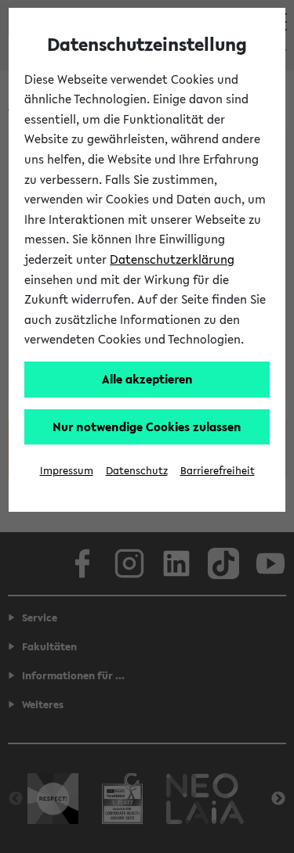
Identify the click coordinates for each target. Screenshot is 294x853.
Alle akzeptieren (147, 378)
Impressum (66, 470)
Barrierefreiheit (217, 470)
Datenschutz (137, 470)
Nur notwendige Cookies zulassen (147, 426)
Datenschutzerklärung (172, 259)
